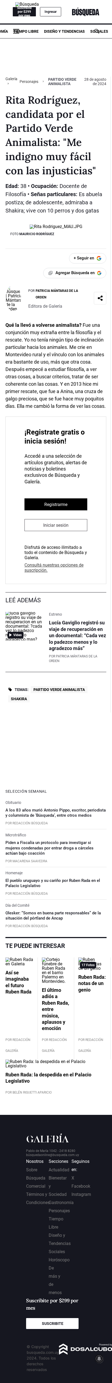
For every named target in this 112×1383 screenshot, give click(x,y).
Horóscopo (59, 1259)
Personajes (29, 81)
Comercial (35, 1186)
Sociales (99, 31)
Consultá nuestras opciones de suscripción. (53, 567)
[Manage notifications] (99, 1358)
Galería (11, 79)
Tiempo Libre (26, 31)
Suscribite (52, 1323)
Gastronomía (61, 1202)
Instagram (81, 1194)
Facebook (80, 1186)
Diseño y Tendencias (64, 31)
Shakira (19, 699)
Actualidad (59, 1169)
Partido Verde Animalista (59, 689)
